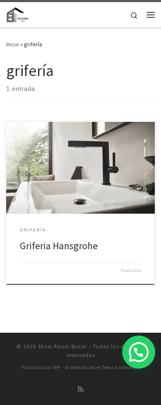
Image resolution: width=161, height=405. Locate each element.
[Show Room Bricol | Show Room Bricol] (17, 13)
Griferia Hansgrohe (59, 246)
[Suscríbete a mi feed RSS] (80, 389)
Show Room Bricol (62, 346)
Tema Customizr (120, 367)
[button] (138, 352)
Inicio (12, 44)
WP (56, 367)
